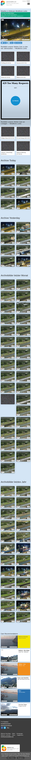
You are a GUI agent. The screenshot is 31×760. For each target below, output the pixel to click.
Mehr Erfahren (11, 758)
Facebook (2, 728)
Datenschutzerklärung (6, 725)
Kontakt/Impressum (6, 723)
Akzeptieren (21, 758)
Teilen (11, 42)
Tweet (5, 42)
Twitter (5, 728)
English (28, 1)
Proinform (5, 721)
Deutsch (24, 1)
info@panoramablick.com (7, 736)
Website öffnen (15, 100)
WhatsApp (19, 42)
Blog (8, 727)
